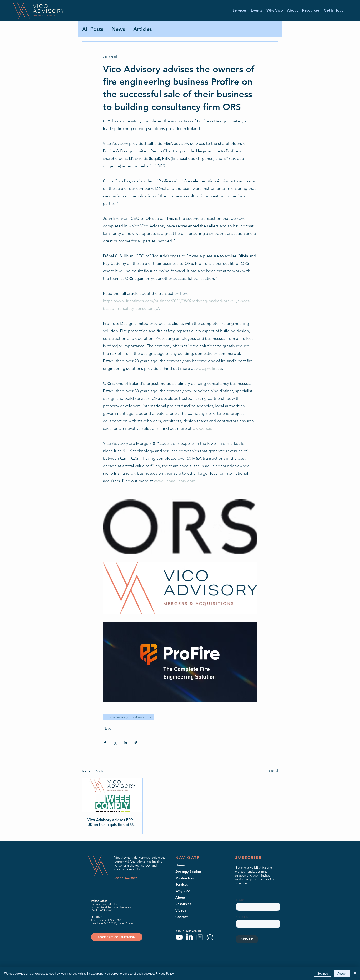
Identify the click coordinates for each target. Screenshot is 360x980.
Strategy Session (188, 872)
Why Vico (182, 891)
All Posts (92, 29)
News (118, 29)
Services (181, 885)
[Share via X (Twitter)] (115, 743)
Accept (342, 973)
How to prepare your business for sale (128, 717)
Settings (322, 973)
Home (180, 865)
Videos (180, 910)
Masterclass (184, 878)
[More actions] (254, 56)
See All (273, 770)
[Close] (355, 973)
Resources (183, 904)
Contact (181, 917)
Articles (142, 29)
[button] (256, 10)
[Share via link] (136, 743)
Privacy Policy (165, 973)
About (180, 897)
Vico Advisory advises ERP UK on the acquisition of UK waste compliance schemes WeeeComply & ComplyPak (111, 822)
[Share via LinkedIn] (125, 743)
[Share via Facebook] (105, 743)
